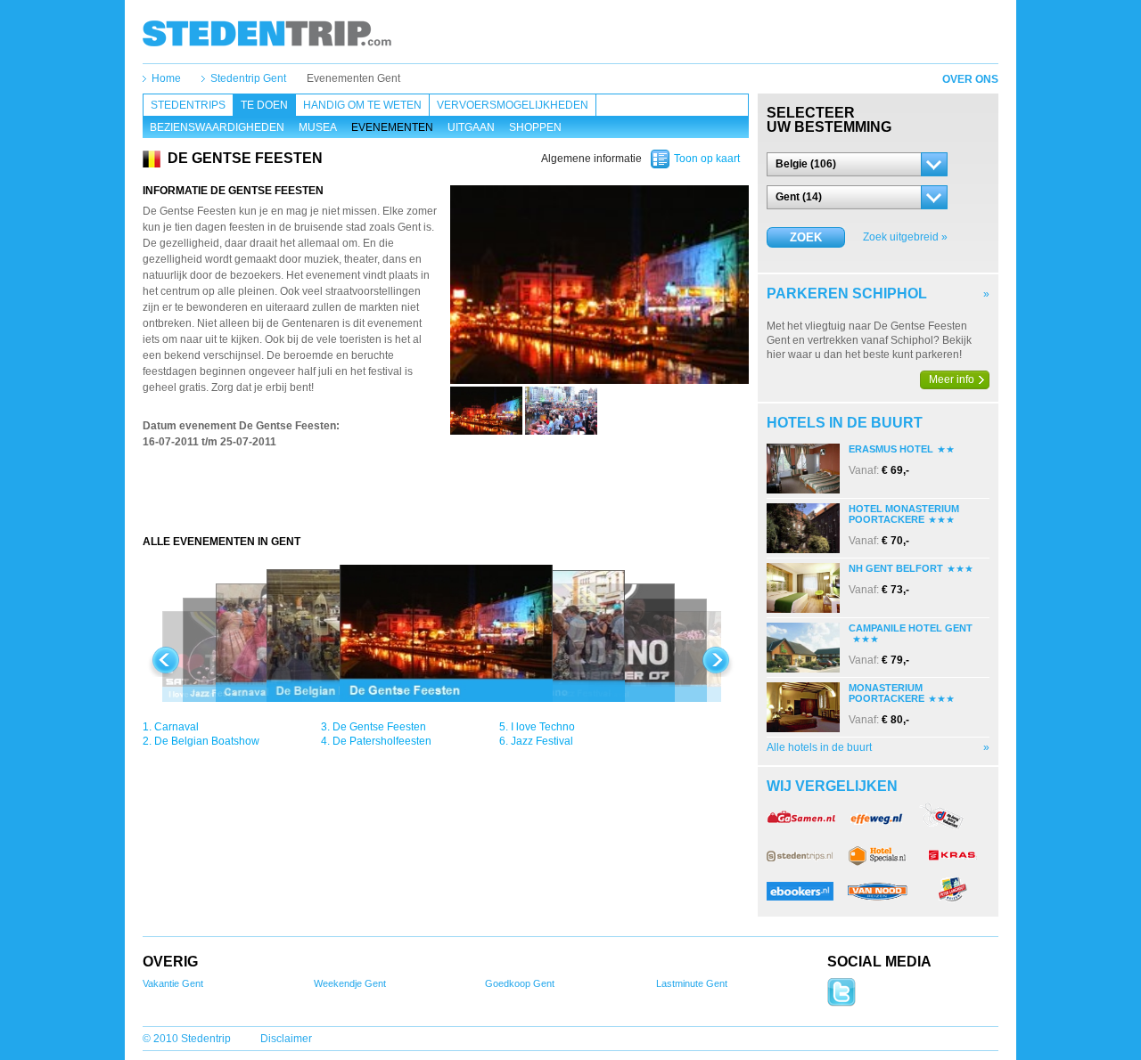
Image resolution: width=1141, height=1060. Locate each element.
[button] (857, 164)
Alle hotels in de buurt (819, 747)
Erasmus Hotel (891, 449)
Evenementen (392, 127)
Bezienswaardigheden (217, 127)
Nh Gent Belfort (896, 568)
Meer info (951, 379)
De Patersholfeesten (381, 741)
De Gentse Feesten (379, 727)
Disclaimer (286, 1038)
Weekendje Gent (350, 983)
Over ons (970, 79)
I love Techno (543, 727)
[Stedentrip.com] (267, 33)
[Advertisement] (445, 499)
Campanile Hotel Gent (911, 628)
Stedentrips (188, 105)
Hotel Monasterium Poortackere (904, 514)
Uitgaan (471, 127)
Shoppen (535, 127)
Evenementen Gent (353, 78)
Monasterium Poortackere (886, 693)
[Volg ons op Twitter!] (841, 1003)
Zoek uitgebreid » (905, 237)
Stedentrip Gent (248, 78)
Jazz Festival (542, 741)
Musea (318, 127)
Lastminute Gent (691, 983)
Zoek (806, 237)
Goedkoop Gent (519, 983)
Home (166, 78)
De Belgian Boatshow (206, 741)
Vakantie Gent (173, 983)
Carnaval (176, 727)
